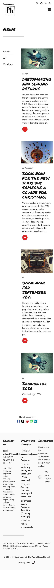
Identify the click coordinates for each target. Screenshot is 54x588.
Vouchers (8, 64)
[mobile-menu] (49, 9)
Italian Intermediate (27, 525)
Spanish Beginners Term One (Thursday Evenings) (25, 510)
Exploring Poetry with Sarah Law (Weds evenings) (26, 474)
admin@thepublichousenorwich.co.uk (20, 453)
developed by (24, 562)
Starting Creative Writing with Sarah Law (27, 492)
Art (4, 58)
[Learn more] (25, 129)
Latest (6, 51)
